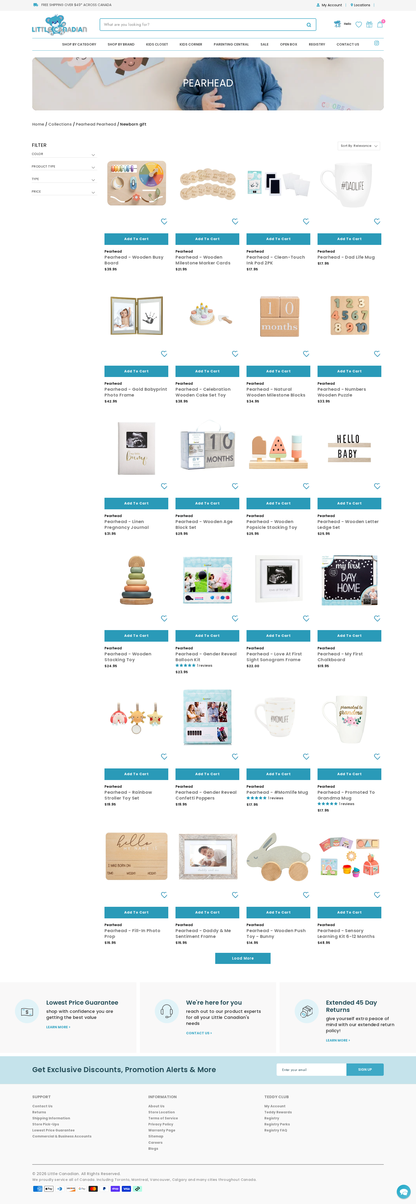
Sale (264, 44)
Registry (317, 44)
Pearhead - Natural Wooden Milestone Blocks (276, 392)
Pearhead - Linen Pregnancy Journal (126, 524)
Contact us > (199, 1033)
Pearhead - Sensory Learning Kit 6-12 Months (346, 933)
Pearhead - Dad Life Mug (346, 257)
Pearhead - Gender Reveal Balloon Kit (206, 657)
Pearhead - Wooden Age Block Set (204, 524)
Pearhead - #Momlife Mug (277, 792)
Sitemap (155, 1136)
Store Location (161, 1112)
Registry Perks (277, 1124)
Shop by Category (79, 44)
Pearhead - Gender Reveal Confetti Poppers (206, 795)
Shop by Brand (121, 44)
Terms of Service (163, 1118)
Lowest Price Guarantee (53, 1130)
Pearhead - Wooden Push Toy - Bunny (276, 933)
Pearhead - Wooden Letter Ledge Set (348, 524)
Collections (60, 124)
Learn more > (58, 1027)
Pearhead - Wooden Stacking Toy (127, 657)
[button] (404, 1192)
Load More (243, 958)
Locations (362, 5)
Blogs (153, 1148)
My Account (332, 5)
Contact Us (348, 44)
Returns (39, 1112)
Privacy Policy (160, 1124)
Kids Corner (191, 44)
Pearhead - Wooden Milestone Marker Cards (203, 260)
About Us (156, 1106)
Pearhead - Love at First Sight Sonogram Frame (274, 657)
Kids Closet (157, 44)
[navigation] (64, 172)
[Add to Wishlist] (162, 221)
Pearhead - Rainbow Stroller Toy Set (128, 795)
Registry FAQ (275, 1130)
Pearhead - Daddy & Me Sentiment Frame (203, 933)
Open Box (288, 44)
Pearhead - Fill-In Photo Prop (132, 933)
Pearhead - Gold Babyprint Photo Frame (135, 392)
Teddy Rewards (278, 1112)
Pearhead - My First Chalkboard (340, 657)
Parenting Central (231, 44)
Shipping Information (51, 1118)
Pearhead (85, 124)
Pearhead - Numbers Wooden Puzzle (342, 392)
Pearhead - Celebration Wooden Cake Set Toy (203, 392)
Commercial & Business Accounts (61, 1136)
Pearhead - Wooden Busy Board (133, 260)
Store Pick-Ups (45, 1124)
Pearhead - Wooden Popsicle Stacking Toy (272, 524)
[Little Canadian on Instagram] (376, 44)
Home (38, 124)
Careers (155, 1142)
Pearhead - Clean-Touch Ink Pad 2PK (276, 260)
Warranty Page (161, 1130)
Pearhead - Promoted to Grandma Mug (346, 795)
